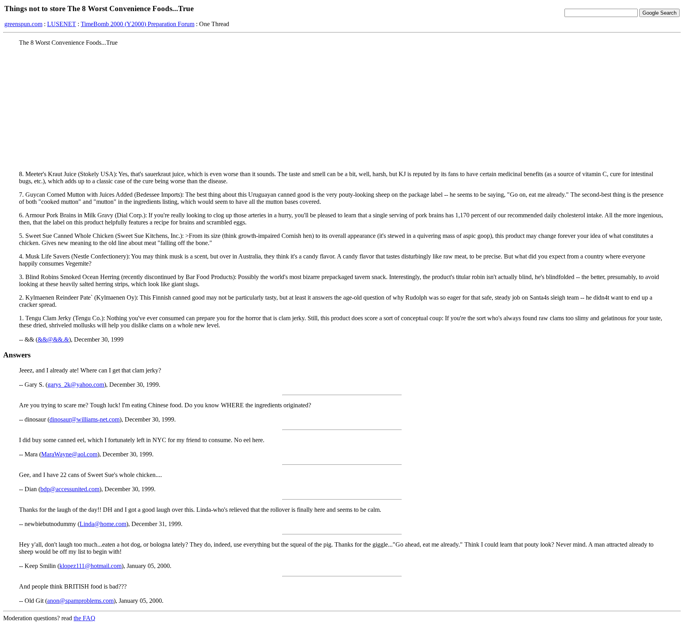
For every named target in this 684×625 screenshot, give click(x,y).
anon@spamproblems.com (80, 600)
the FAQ (84, 618)
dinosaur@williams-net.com (84, 419)
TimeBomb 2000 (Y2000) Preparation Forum (137, 24)
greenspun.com (23, 24)
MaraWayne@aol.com (69, 454)
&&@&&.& (53, 339)
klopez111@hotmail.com (90, 565)
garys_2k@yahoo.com (76, 384)
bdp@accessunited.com (69, 489)
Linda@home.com (103, 524)
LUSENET (61, 24)
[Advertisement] (342, 108)
